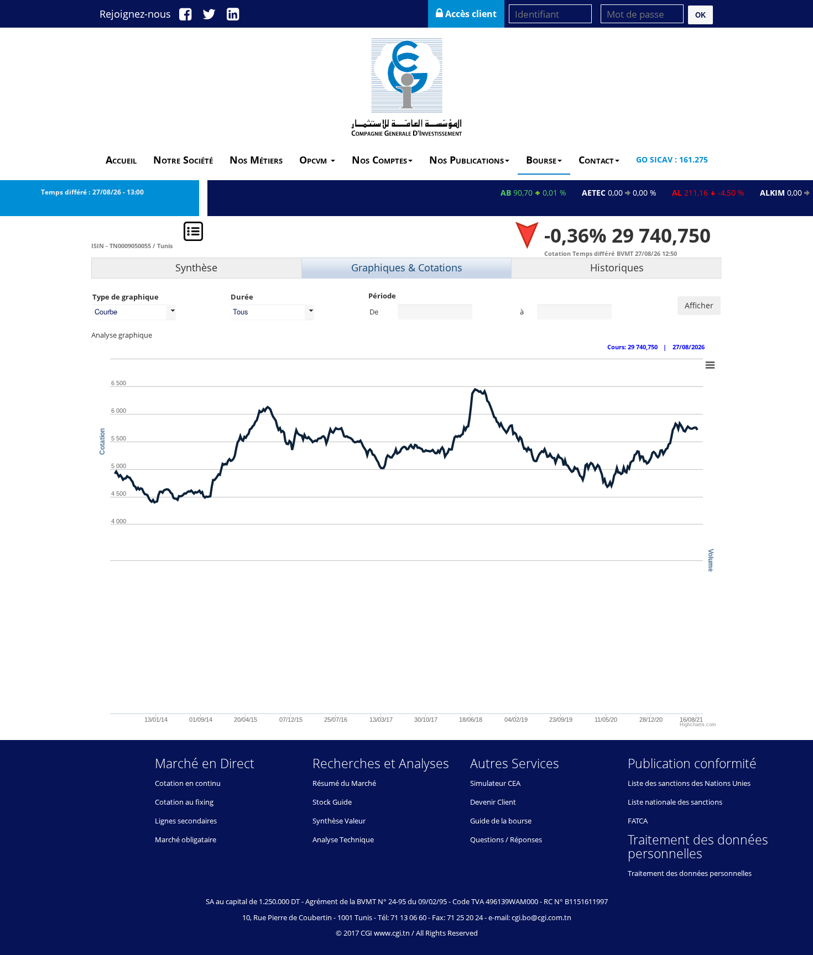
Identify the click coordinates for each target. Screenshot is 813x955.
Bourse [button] (541, 159)
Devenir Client (493, 802)
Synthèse (196, 267)
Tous (240, 311)
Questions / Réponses (506, 839)
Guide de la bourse (500, 821)
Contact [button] (596, 159)
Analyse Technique (343, 839)
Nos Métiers (256, 159)
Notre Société (183, 159)
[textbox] (435, 312)
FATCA (638, 821)
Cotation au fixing (184, 802)
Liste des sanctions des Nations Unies (689, 783)
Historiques (617, 267)
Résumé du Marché (344, 783)
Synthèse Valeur (339, 821)
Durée (242, 297)
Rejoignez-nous (135, 13)
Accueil (121, 159)
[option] (406, 472)
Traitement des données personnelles (690, 873)
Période (382, 296)
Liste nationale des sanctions (675, 802)
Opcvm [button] (314, 159)
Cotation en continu (188, 783)
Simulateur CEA (495, 783)
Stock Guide (332, 802)
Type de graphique (125, 297)
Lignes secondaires (186, 821)
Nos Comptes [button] (379, 159)
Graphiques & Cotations (406, 267)
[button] (700, 15)
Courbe (106, 311)
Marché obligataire (185, 839)
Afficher (699, 305)
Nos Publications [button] (466, 159)
